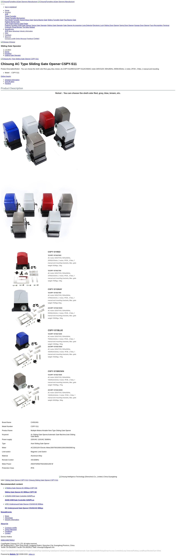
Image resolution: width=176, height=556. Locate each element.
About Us (4, 524)
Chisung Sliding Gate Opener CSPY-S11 (43, 480)
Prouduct (8, 53)
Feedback (8, 531)
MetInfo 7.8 (14, 554)
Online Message (11, 529)
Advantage (9, 518)
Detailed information (12, 80)
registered (12, 7)
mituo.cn (32, 554)
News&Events (6, 512)
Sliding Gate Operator (13, 55)
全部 (6, 14)
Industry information (12, 520)
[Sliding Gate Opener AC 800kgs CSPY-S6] (21, 488)
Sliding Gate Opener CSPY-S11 (16, 480)
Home (7, 10)
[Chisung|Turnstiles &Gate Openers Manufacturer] (88, 2)
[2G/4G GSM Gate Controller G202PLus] (20, 496)
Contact (7, 533)
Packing (8, 83)
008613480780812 (8, 540)
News (7, 516)
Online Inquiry (6, 76)
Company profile (11, 528)
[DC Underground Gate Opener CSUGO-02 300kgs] (24, 504)
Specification (9, 82)
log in (7, 7)
